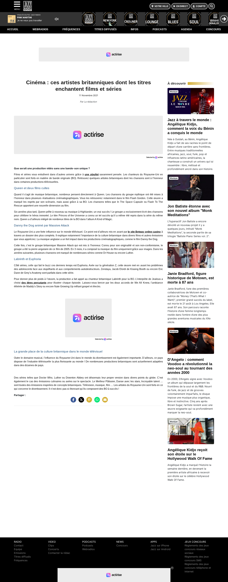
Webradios (40, 29)
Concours (213, 29)
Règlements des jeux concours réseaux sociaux (197, 549)
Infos (134, 29)
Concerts (53, 549)
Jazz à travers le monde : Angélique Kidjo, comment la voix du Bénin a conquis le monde (191, 126)
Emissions (20, 552)
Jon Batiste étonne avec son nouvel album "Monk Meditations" (190, 210)
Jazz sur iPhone (159, 545)
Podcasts (160, 29)
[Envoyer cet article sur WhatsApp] (96, 401)
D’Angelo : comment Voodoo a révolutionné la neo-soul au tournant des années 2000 (190, 366)
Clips (51, 545)
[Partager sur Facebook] (72, 401)
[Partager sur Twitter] (80, 401)
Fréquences (71, 29)
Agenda (186, 29)
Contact (18, 545)
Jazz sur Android (160, 549)
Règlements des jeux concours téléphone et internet (198, 567)
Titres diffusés (105, 29)
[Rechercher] (211, 6)
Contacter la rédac (59, 552)
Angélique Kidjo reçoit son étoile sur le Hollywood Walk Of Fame (190, 454)
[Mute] (56, 19)
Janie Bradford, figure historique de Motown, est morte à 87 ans (191, 277)
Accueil (12, 29)
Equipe (18, 549)
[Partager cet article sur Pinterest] (88, 401)
